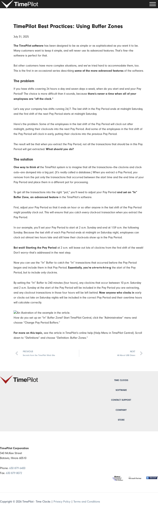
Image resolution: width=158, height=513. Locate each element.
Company (121, 410)
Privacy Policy (61, 501)
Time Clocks (121, 380)
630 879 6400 (17, 468)
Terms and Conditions (86, 501)
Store (121, 420)
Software (121, 390)
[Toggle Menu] (152, 4)
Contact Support (121, 400)
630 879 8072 (14, 473)
